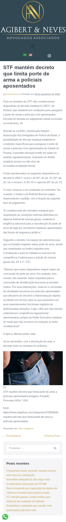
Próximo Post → (53, 436)
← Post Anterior (12, 436)
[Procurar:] (33, 448)
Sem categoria (26, 428)
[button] (33, 46)
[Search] (55, 448)
